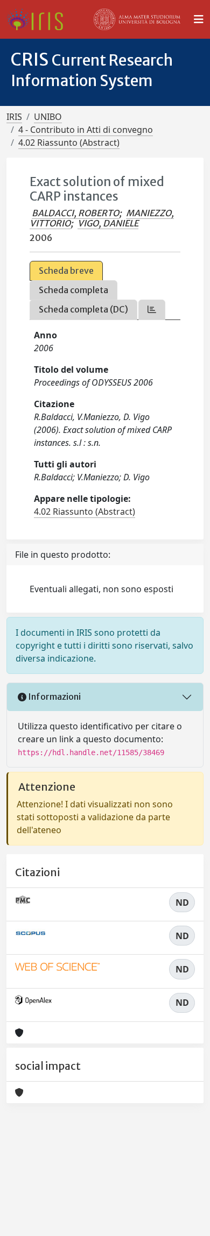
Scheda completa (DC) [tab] (83, 309)
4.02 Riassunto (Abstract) (69, 142)
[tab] (151, 309)
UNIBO (48, 117)
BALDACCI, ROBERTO (75, 213)
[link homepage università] (137, 19)
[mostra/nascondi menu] (199, 19)
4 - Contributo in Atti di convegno (85, 130)
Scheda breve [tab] (66, 270)
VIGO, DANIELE (108, 223)
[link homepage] (39, 19)
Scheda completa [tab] (73, 290)
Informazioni (53, 696)
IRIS (14, 117)
